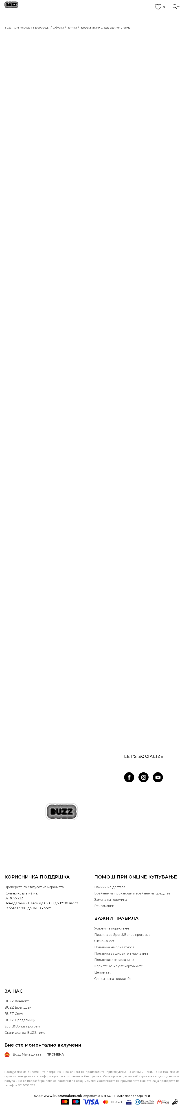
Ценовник (92, 38)
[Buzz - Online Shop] (11, 6)
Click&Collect (104, 941)
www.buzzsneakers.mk (63, 1096)
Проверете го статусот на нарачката (34, 887)
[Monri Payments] (163, 1102)
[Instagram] (143, 777)
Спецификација (113, 281)
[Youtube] (158, 777)
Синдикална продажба (112, 979)
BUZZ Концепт (16, 1001)
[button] (103, 144)
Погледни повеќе (92, 33)
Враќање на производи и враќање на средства (132, 893)
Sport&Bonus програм (22, 1026)
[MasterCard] (65, 1102)
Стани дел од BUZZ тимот (25, 1033)
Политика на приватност (114, 947)
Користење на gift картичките (118, 966)
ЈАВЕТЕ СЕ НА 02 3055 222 (92, 17)
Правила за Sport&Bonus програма (122, 935)
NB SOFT (108, 1096)
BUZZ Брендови (17, 1007)
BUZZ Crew (13, 1014)
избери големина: (109, 70)
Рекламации (104, 906)
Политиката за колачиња (114, 960)
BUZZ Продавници (19, 1020)
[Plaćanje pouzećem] (175, 1102)
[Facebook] (129, 777)
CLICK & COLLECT (92, 24)
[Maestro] (76, 1102)
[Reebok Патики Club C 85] (92, 617)
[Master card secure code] (113, 1102)
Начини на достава (109, 887)
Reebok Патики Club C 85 (92, 703)
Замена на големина (110, 900)
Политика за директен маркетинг (121, 954)
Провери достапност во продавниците (122, 298)
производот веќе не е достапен (129, 129)
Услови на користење (111, 928)
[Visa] (91, 1102)
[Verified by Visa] (128, 1102)
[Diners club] (144, 1102)
